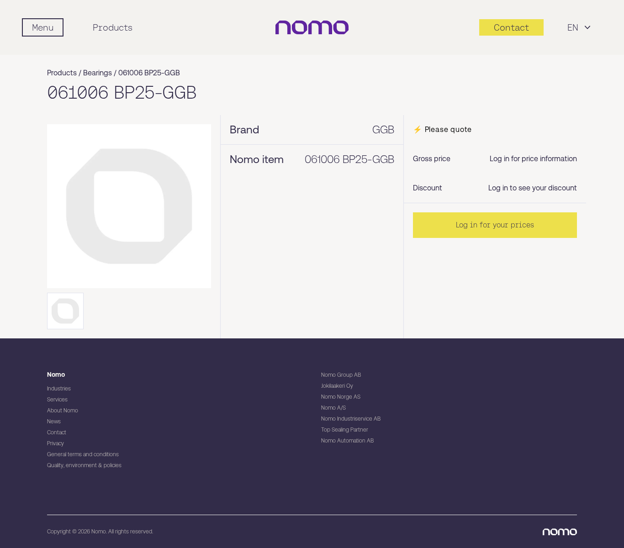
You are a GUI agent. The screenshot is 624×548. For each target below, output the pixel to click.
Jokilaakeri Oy (337, 386)
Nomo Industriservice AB (351, 419)
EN (572, 27)
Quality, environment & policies (84, 465)
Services (57, 399)
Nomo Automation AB (347, 440)
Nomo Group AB (341, 375)
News (54, 421)
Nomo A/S (333, 408)
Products (112, 27)
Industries (59, 388)
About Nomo (62, 410)
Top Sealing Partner (344, 430)
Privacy (55, 443)
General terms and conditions (83, 454)
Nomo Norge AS (340, 397)
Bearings (97, 72)
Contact (56, 432)
